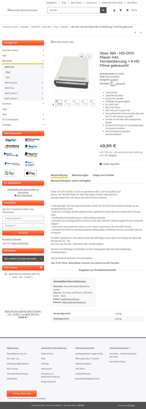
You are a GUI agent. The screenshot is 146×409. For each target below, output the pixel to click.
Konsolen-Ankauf (118, 361)
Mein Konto (76, 2)
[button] (114, 10)
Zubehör (114, 79)
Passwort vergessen (11, 239)
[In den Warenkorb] (53, 49)
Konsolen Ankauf (10, 50)
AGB (43, 358)
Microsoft (7, 60)
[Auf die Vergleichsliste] (82, 57)
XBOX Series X (11, 98)
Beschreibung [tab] (59, 175)
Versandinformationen (17, 373)
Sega (4, 109)
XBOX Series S (11, 93)
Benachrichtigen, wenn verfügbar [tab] (71, 180)
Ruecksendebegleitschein (87, 378)
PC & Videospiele (10, 119)
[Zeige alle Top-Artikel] (41, 267)
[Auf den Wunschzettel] (89, 57)
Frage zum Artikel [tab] (103, 175)
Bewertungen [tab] (80, 175)
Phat (8, 72)
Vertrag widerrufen (21, 393)
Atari (4, 55)
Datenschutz (47, 353)
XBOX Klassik (11, 82)
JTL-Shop (131, 405)
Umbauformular (83, 373)
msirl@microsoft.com (69, 299)
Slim (8, 77)
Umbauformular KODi (112, 2)
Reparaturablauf (83, 363)
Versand (112, 155)
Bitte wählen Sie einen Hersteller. (21, 258)
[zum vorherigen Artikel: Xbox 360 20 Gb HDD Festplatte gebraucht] (135, 32)
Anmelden (23, 233)
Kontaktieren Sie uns (17, 353)
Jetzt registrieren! (20, 243)
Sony (4, 114)
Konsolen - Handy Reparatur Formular (123, 355)
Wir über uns (13, 358)
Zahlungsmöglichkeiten (18, 363)
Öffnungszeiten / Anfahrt (87, 358)
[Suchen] (103, 10)
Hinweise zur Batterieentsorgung (50, 375)
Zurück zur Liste (11, 26)
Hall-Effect (132, 2)
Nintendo (6, 103)
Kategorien (51, 2)
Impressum (91, 2)
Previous (53, 105)
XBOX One (9, 88)
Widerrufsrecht (48, 381)
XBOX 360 (9, 67)
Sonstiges (6, 124)
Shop (63, 2)
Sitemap (45, 363)
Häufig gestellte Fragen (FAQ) (89, 353)
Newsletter (12, 378)
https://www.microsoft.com (74, 302)
